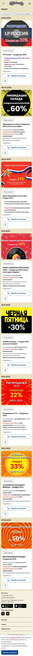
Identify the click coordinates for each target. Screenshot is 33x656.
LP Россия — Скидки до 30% (15, 54)
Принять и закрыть (10, 652)
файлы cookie (16, 637)
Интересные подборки (23, 14)
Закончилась (6, 14)
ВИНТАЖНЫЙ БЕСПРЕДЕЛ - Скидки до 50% (15, 558)
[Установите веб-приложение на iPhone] (7, 606)
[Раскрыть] (30, 619)
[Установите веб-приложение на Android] (20, 606)
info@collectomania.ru (8, 597)
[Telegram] (3, 613)
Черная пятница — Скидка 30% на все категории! (16, 342)
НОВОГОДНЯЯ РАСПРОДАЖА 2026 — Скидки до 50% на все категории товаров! (16, 269)
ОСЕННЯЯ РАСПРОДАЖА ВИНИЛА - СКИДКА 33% (14, 486)
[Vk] (7, 613)
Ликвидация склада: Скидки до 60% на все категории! (16, 125)
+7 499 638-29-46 (7, 595)
